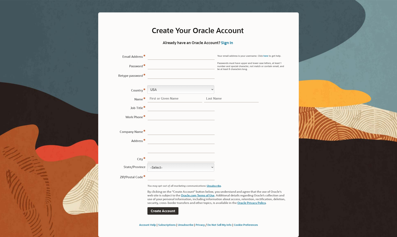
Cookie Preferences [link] (246, 224)
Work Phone (134, 117)
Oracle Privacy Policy (251, 203)
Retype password (130, 75)
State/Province (134, 167)
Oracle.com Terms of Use (197, 195)
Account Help (147, 224)
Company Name (131, 132)
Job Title (136, 108)
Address (137, 141)
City (140, 159)
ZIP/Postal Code (131, 177)
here (265, 55)
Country (137, 90)
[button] (162, 211)
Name (138, 99)
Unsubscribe (214, 185)
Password (136, 66)
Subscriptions (167, 224)
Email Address (132, 56)
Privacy (200, 224)
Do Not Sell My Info (219, 224)
